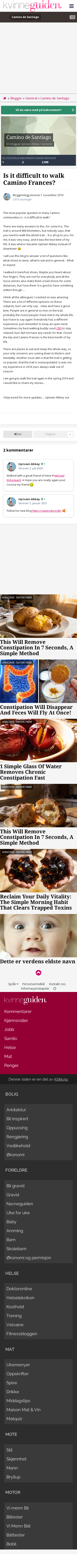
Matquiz (14, 1418)
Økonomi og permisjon (28, 1257)
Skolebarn (16, 1248)
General (46, 144)
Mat (8, 1056)
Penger (11, 1065)
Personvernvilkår (33, 984)
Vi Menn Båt (18, 1526)
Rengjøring (17, 1136)
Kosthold (15, 1306)
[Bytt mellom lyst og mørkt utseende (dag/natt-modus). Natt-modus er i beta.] (54, 988)
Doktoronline (19, 1288)
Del (18, 434)
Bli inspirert (17, 1118)
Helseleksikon (20, 1297)
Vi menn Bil (17, 1508)
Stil (9, 1450)
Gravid (12, 1194)
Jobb (9, 1029)
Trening (14, 1315)
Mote (11, 1434)
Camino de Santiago (28, 137)
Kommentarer (18, 1011)
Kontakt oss (57, 984)
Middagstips (18, 1400)
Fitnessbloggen (21, 1333)
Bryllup (13, 1476)
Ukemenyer (18, 1364)
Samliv (10, 1038)
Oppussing (17, 1127)
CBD (59, 328)
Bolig (11, 1094)
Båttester (15, 1535)
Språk (12, 984)
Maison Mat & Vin (23, 1409)
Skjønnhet (16, 1459)
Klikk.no (61, 1079)
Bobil (11, 1544)
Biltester (14, 1517)
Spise (11, 1382)
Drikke (12, 1391)
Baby (11, 1221)
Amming (14, 1230)
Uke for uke (18, 1212)
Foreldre (16, 1170)
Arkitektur (16, 1109)
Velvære (15, 1324)
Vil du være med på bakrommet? (39, 110)
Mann (12, 1467)
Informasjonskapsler (35, 988)
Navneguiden (19, 1203)
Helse (10, 1047)
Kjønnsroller (16, 1020)
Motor (12, 1492)
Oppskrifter (17, 1373)
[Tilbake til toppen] (38, 972)
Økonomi (15, 1154)
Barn (11, 1239)
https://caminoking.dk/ (46, 511)
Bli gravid (15, 1185)
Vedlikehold (18, 1145)
